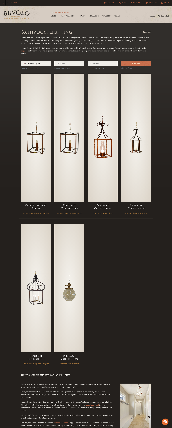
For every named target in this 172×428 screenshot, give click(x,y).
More (117, 16)
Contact (152, 3)
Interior (94, 16)
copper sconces (61, 423)
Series (82, 16)
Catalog (110, 3)
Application (67, 16)
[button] (165, 422)
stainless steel (92, 405)
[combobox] (36, 63)
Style (53, 16)
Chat (123, 3)
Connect (137, 3)
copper (24, 51)
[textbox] (42, 64)
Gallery (106, 16)
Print (148, 32)
